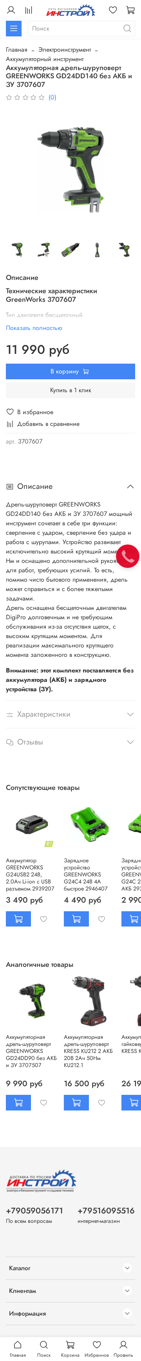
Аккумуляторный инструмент (44, 58)
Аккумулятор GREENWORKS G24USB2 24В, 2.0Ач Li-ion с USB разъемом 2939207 (30, 874)
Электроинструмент (64, 49)
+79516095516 (106, 1211)
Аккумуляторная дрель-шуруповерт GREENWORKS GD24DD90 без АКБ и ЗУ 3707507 (31, 1051)
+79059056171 (34, 1211)
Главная (16, 49)
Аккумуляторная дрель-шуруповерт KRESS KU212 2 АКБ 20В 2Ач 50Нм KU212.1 (88, 1051)
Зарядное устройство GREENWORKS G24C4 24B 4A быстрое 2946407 (86, 874)
